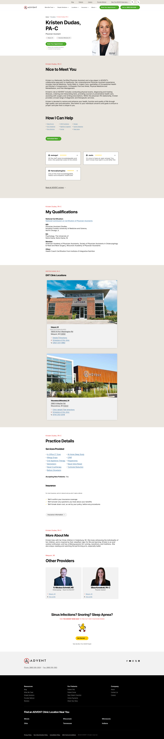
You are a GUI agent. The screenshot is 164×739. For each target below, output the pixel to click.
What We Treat (28, 692)
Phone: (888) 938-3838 (32, 667)
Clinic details (58, 410)
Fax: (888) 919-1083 (50, 667)
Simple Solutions (29, 695)
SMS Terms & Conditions (69, 735)
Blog (25, 689)
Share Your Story (73, 701)
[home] (30, 7)
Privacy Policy (28, 735)
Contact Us (114, 692)
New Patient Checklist (74, 695)
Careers (113, 695)
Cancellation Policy (55, 735)
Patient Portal (72, 692)
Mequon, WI (52, 594)
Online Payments (73, 698)
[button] (49, 7)
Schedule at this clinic (61, 340)
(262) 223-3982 (59, 343)
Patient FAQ (71, 689)
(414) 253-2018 (59, 415)
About (113, 689)
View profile (52, 597)
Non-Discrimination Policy (41, 735)
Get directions (69, 410)
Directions (63, 338)
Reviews (26, 701)
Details (55, 338)
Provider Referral (29, 698)
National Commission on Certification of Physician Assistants (69, 221)
